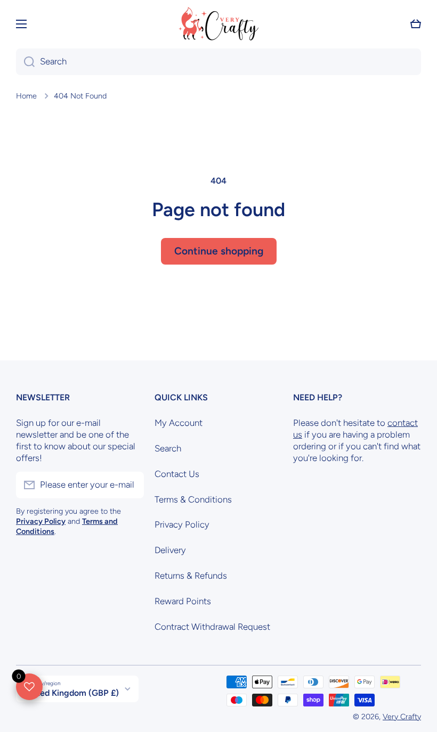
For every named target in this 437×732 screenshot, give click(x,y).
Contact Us (177, 473)
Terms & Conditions (193, 499)
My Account (179, 422)
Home (26, 96)
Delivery (170, 550)
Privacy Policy (182, 524)
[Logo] (218, 23)
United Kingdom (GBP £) (71, 693)
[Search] (25, 61)
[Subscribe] (130, 485)
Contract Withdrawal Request (212, 626)
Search (168, 448)
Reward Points (183, 601)
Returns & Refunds (191, 575)
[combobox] (218, 61)
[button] (415, 24)
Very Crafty (402, 716)
